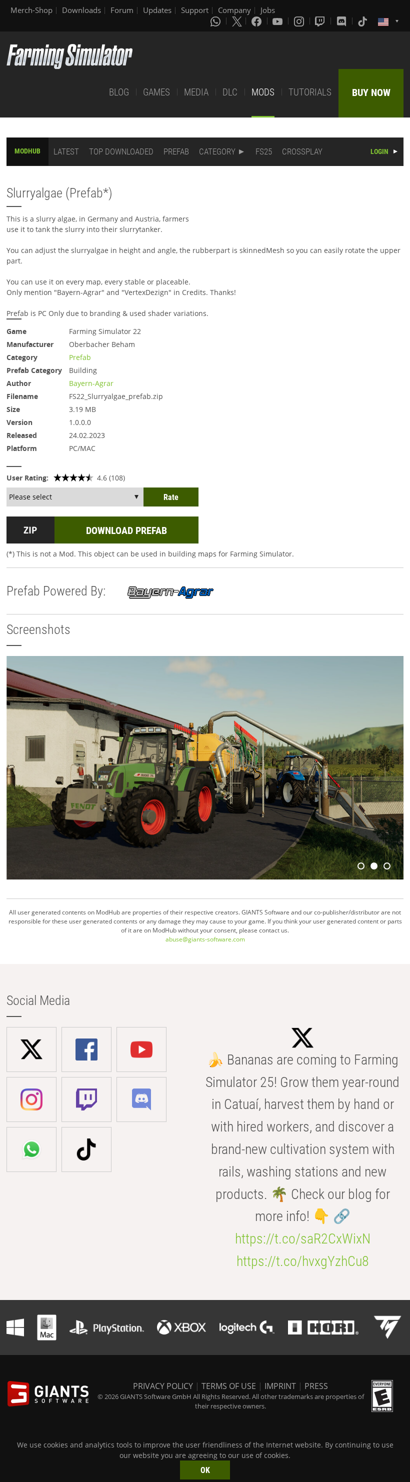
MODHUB (27, 151)
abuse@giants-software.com (205, 939)
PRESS (316, 1386)
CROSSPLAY (302, 151)
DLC (230, 92)
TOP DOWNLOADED (121, 151)
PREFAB (176, 151)
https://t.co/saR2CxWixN (302, 1238)
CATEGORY (217, 151)
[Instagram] (300, 21)
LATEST (66, 151)
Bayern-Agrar (91, 383)
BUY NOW (371, 92)
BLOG (119, 92)
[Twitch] (321, 21)
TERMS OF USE (229, 1386)
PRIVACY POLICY (163, 1386)
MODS (263, 92)
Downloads (81, 10)
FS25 (264, 151)
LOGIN (379, 152)
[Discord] (342, 21)
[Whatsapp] (216, 21)
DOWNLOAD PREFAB (126, 530)
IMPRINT (280, 1386)
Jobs (267, 10)
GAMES (156, 92)
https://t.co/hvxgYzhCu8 (302, 1261)
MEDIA (196, 92)
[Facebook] (258, 21)
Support (194, 10)
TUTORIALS (310, 92)
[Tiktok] (364, 21)
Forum (122, 10)
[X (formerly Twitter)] (237, 21)
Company (234, 10)
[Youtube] (278, 21)
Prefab (80, 357)
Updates (157, 10)
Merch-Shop (31, 10)
